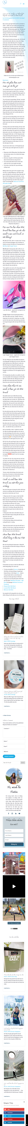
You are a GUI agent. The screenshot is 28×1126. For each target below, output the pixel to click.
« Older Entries (7, 715)
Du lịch (13, 1031)
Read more (5, 80)
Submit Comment (9, 756)
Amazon (16, 569)
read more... (7, 653)
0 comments (6, 20)
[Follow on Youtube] (19, 813)
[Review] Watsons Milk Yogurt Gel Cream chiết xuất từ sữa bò (13, 692)
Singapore (17, 1031)
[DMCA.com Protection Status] (14, 928)
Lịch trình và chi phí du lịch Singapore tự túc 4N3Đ (13, 1029)
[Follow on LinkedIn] (15, 813)
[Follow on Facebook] (8, 813)
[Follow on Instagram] (12, 813)
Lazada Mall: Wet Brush (10, 588)
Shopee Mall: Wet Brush (10, 586)
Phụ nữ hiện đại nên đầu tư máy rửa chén (13, 975)
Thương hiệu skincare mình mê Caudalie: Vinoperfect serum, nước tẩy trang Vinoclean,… (13, 638)
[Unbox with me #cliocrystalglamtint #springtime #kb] (14, 863)
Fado (18, 573)
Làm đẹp (22, 18)
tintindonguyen (8, 18)
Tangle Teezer (13, 246)
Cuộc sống (14, 976)
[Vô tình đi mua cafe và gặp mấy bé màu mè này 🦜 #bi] (14, 909)
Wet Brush (5, 246)
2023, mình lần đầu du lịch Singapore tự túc (14, 1084)
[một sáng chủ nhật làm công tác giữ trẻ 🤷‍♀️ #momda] (14, 886)
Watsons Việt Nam (8, 589)
